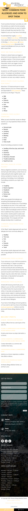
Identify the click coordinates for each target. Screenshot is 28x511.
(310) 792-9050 (10, 431)
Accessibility (17, 500)
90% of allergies (16, 90)
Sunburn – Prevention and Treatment (12, 320)
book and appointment (7, 307)
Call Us (8, 509)
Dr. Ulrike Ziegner (13, 42)
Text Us (22, 509)
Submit (24, 410)
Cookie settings (14, 506)
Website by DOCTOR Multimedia (14, 503)
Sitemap (10, 500)
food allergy (15, 38)
